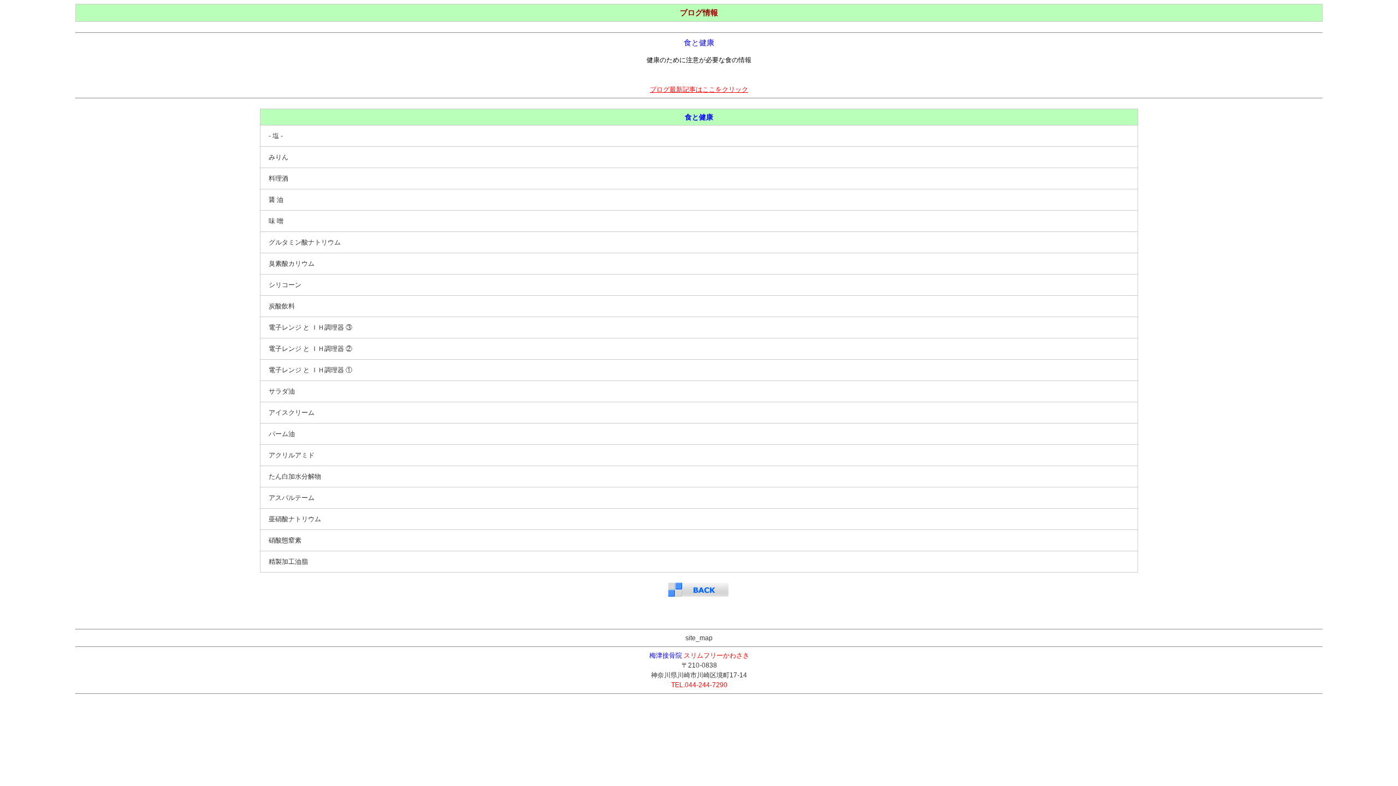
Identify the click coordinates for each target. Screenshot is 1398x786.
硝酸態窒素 (285, 540)
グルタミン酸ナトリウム (305, 242)
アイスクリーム (292, 412)
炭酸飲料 (282, 306)
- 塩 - (276, 136)
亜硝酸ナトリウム (295, 519)
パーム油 (282, 434)
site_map (699, 638)
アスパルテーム (292, 498)
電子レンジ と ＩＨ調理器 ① (310, 370)
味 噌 (276, 221)
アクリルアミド (292, 455)
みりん (278, 157)
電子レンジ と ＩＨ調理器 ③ (310, 327)
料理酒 (278, 178)
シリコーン (285, 285)
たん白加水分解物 (295, 476)
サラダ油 (282, 391)
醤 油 (276, 200)
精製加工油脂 (288, 561)
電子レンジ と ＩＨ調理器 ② (310, 349)
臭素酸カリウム (292, 263)
